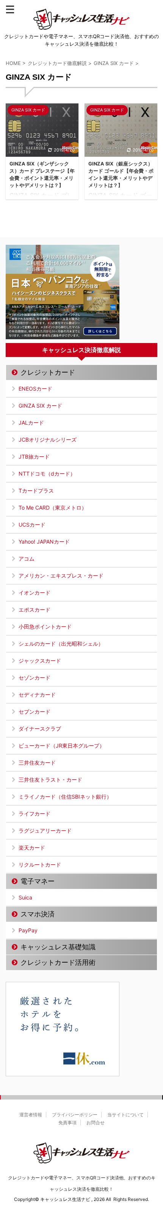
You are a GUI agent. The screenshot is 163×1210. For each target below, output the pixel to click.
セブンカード (34, 711)
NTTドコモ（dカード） (47, 473)
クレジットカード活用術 (58, 962)
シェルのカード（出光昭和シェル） (61, 643)
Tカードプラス (36, 490)
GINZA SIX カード (40, 405)
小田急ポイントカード (45, 626)
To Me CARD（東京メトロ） (53, 507)
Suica (25, 897)
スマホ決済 (37, 914)
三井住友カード (37, 762)
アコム (26, 558)
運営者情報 (30, 1114)
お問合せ (95, 1122)
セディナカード (37, 694)
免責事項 (67, 1122)
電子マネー (37, 881)
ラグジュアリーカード (45, 830)
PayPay (28, 930)
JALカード (31, 422)
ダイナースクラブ (40, 728)
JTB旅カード (34, 456)
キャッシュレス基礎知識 (58, 947)
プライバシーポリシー (74, 1114)
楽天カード (32, 847)
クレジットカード (47, 372)
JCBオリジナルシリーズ (48, 439)
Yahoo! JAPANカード (44, 541)
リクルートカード (40, 864)
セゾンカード (34, 677)
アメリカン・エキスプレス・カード (61, 575)
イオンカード (34, 592)
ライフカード (34, 813)
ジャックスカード (40, 660)
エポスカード (34, 609)
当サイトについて (125, 1114)
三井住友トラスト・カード (50, 779)
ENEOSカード (35, 388)
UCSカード (32, 524)
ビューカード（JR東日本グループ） (62, 745)
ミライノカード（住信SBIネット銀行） (65, 796)
